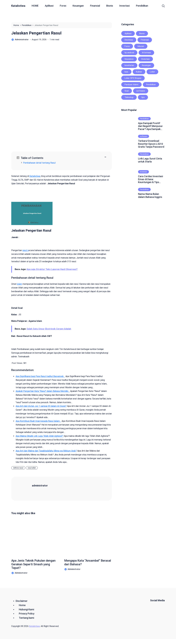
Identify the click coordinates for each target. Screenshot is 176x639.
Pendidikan (142, 5)
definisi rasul (18, 468)
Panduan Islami (131, 84)
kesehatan (129, 65)
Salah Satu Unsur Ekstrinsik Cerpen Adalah (49, 329)
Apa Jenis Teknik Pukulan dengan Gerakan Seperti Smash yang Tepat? (33, 564)
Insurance (129, 59)
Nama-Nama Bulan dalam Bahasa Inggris (150, 195)
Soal (127, 91)
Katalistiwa (18, 5)
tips (143, 97)
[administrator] (25, 488)
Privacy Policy (26, 613)
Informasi (146, 52)
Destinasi (129, 40)
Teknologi (129, 97)
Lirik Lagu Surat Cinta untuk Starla (150, 160)
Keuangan (78, 5)
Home (22, 605)
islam (19, 284)
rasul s (25, 250)
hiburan (141, 46)
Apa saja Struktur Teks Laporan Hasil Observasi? (52, 269)
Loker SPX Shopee (133, 78)
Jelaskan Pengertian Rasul (36, 33)
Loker (152, 72)
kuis (126, 72)
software (140, 91)
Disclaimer (22, 600)
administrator (40, 485)
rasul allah (32, 468)
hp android (129, 52)
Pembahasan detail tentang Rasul (39, 162)
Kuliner (139, 72)
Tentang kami (26, 617)
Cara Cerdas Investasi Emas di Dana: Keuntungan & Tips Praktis (150, 179)
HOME (35, 5)
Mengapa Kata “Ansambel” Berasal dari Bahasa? (87, 562)
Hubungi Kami (26, 609)
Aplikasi (49, 5)
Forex (63, 5)
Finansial (95, 5)
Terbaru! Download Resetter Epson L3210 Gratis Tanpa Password (151, 143)
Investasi (124, 5)
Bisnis (109, 5)
